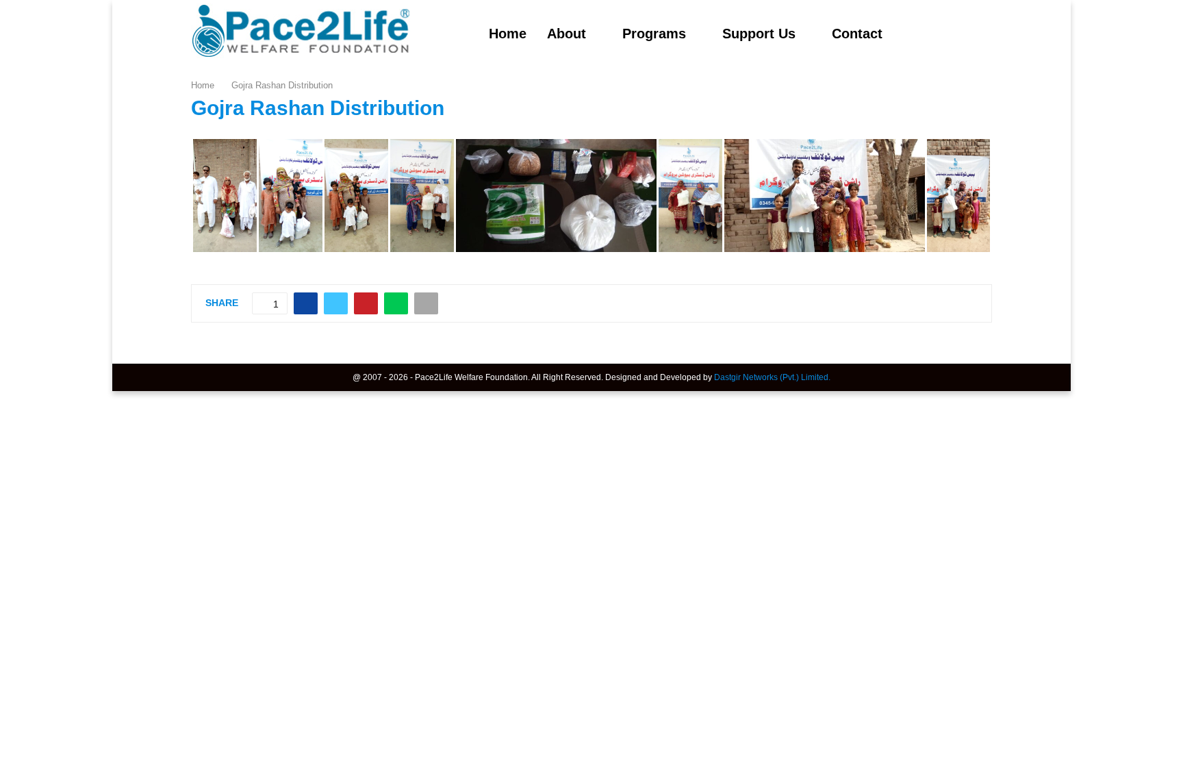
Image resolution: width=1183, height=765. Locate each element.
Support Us (759, 33)
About (566, 33)
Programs (654, 33)
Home (507, 33)
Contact (857, 33)
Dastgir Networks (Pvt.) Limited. (772, 377)
